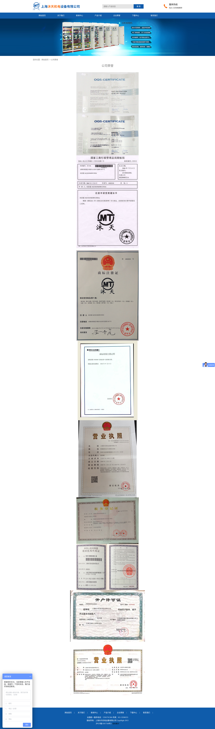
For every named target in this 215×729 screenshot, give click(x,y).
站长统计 (115, 724)
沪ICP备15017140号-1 (104, 724)
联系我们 (154, 15)
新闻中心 (79, 15)
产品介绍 (98, 15)
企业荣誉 (116, 15)
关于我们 (60, 15)
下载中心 (135, 15)
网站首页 (42, 15)
